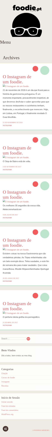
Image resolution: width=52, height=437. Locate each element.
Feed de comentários (9, 410)
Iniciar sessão (7, 402)
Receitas (4, 386)
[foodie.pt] (26, 20)
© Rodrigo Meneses (41, 430)
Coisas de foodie (8, 378)
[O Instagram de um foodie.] (16, 86)
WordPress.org (7, 414)
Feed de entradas (8, 406)
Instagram (7, 125)
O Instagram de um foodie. (17, 79)
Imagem (44, 70)
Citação (4, 373)
